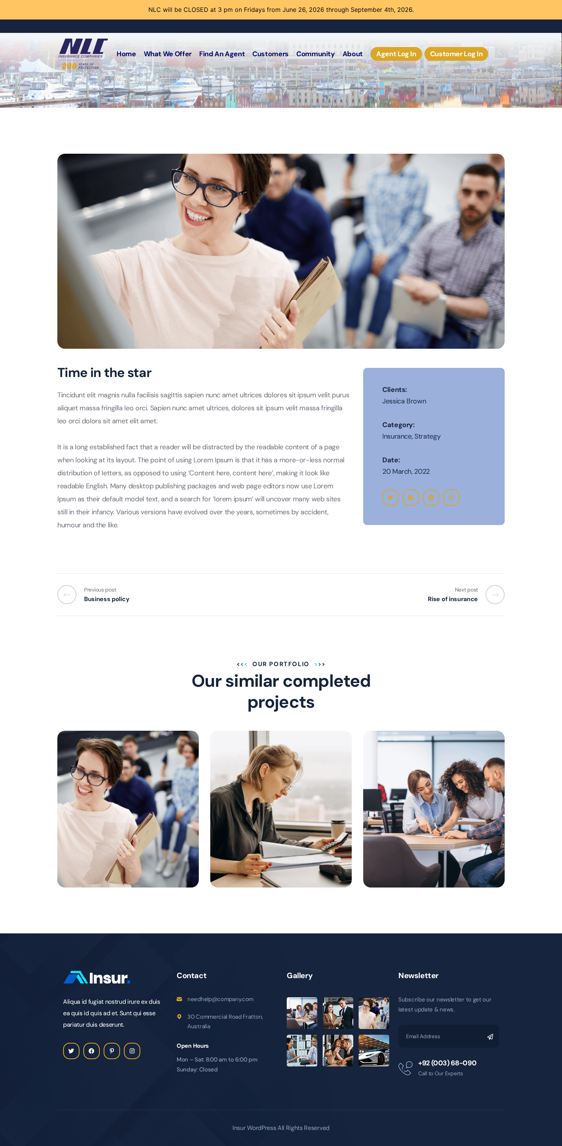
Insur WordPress (254, 1128)
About (353, 54)
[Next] (491, 594)
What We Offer (168, 54)
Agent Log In (396, 54)
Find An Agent (222, 54)
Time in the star (106, 829)
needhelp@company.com (220, 999)
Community (315, 54)
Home (126, 54)
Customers (270, 54)
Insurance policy (414, 829)
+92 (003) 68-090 (447, 1063)
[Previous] (70, 594)
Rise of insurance (263, 829)
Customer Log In (456, 54)
